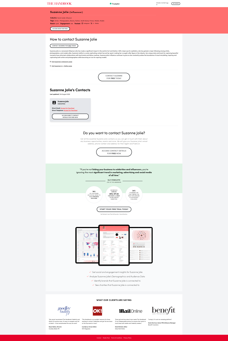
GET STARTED (176, 3)
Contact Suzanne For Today (64, 46)
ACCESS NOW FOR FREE (60, 29)
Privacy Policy (127, 338)
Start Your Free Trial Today (114, 209)
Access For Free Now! (67, 108)
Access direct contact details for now (70, 116)
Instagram (87, 23)
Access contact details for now (114, 152)
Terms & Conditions (116, 338)
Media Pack (106, 338)
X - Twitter (96, 23)
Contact (99, 338)
